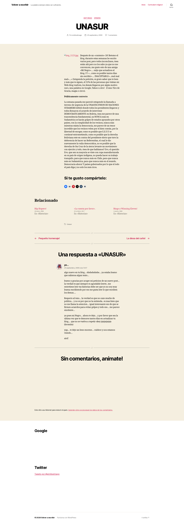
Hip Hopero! (40, 208)
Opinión (97, 18)
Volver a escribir (20, 5)
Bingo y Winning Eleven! (125, 208)
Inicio (143, 5)
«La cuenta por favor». (84, 208)
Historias (88, 18)
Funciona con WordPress (66, 518)
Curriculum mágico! (155, 5)
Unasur (69, 224)
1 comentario (112, 35)
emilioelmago (77, 35)
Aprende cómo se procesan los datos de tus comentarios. (90, 410)
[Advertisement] (48, 448)
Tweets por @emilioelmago (47, 474)
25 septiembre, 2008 (94, 35)
